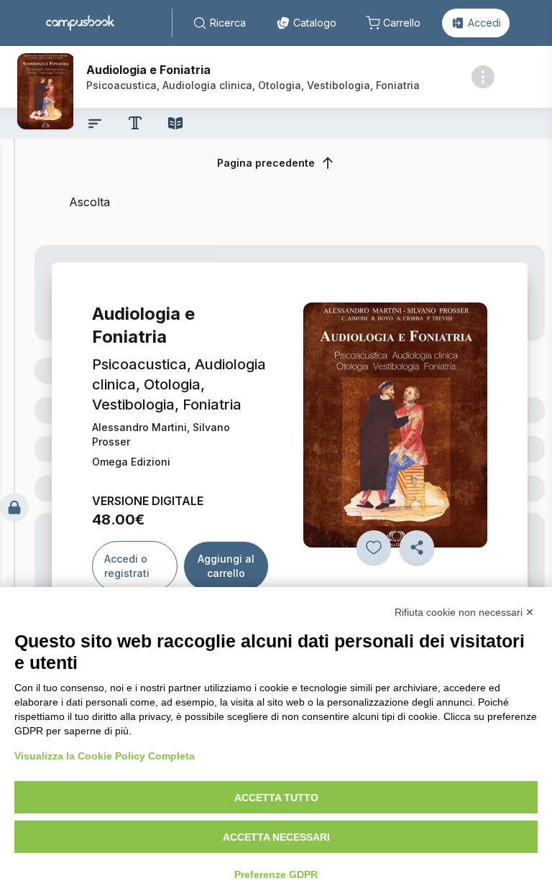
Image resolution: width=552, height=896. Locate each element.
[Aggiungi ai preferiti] (373, 547)
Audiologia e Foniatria (148, 70)
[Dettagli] (483, 76)
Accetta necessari (276, 837)
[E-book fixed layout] (175, 123)
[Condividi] (417, 547)
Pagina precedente (266, 163)
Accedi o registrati (127, 566)
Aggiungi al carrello (226, 566)
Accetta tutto (276, 797)
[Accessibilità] (135, 122)
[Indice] (94, 123)
